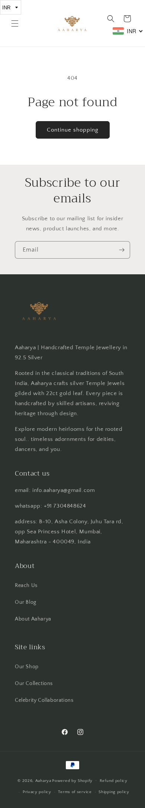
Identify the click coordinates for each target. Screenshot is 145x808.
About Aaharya (33, 619)
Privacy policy (37, 792)
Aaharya (43, 780)
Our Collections (34, 684)
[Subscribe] (121, 250)
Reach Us (26, 585)
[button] (15, 23)
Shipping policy (114, 792)
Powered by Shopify (72, 780)
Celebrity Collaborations (44, 700)
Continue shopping (73, 130)
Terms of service (74, 792)
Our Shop (27, 667)
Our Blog (25, 602)
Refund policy (114, 781)
